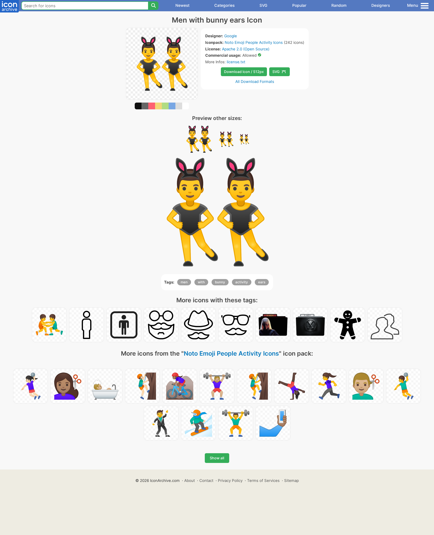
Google (230, 36)
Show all (217, 458)
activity (241, 282)
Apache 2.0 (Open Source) (245, 49)
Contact (206, 480)
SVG (263, 5)
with (201, 282)
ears (261, 282)
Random (339, 5)
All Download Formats (254, 81)
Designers (380, 5)
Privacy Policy (230, 480)
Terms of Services (263, 480)
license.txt (236, 62)
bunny (220, 282)
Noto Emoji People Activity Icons (254, 42)
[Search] (153, 5)
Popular (299, 5)
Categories (224, 5)
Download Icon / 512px (244, 71)
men (184, 282)
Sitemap (291, 480)
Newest (182, 5)
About (189, 480)
